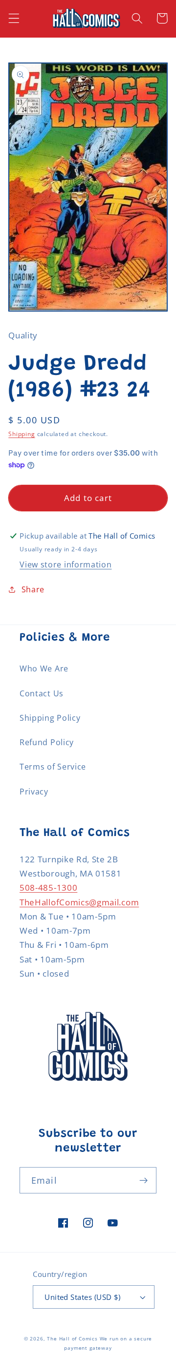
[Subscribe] (143, 1180)
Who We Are (44, 668)
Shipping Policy (50, 717)
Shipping (21, 434)
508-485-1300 (48, 887)
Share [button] (33, 589)
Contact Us (42, 693)
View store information (65, 564)
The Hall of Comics (72, 1339)
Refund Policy (47, 742)
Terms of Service (53, 766)
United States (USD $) (82, 1297)
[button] (13, 18)
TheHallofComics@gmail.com (79, 902)
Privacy (34, 791)
